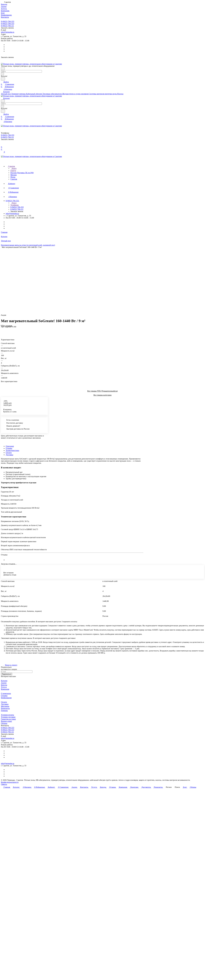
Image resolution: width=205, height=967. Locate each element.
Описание (10, 446)
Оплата (9, 453)
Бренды (4, 685)
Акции (4, 683)
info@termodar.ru (7, 32)
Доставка (9, 455)
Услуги (4, 687)
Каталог (4, 681)
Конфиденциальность (10, 782)
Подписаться (6, 674)
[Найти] (3, 78)
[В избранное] (2, 329)
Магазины (5, 706)
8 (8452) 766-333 (7, 21)
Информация (6, 698)
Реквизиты (5, 708)
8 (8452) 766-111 (7, 26)
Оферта (4, 784)
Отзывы (9, 448)
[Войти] (2, 145)
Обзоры (4, 723)
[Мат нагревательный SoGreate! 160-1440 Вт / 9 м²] (101, 281)
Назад (13, 168)
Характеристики (12, 450)
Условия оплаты (7, 715)
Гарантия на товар (8, 719)
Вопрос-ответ (6, 721)
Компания (5, 689)
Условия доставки (8, 717)
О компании (6, 693)
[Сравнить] (2, 331)
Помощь (4, 711)
